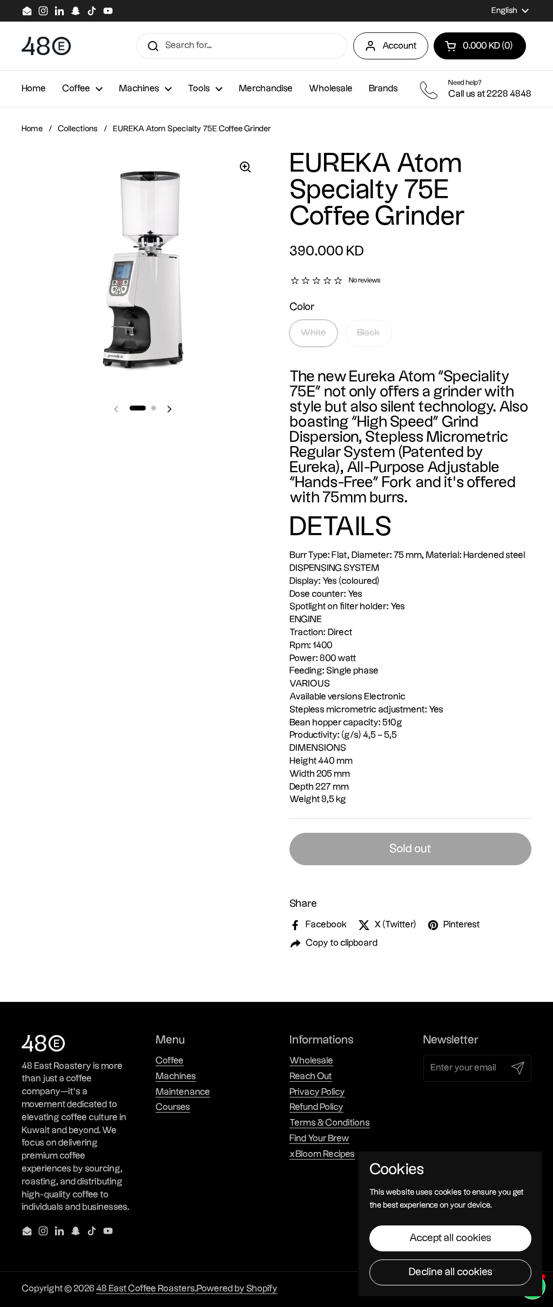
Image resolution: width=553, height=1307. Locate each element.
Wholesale (311, 1060)
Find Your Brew (319, 1138)
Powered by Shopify (237, 1288)
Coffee (170, 1060)
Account (399, 46)
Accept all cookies (450, 1238)
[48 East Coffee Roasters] (46, 46)
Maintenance (183, 1092)
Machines (176, 1076)
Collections (78, 129)
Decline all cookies (451, 1272)
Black (368, 332)
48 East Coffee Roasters (145, 1288)
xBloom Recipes (322, 1154)
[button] (480, 45)
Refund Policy (316, 1107)
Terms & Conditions (329, 1123)
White (313, 332)
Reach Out (310, 1076)
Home (32, 129)
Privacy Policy (317, 1092)
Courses (173, 1107)
